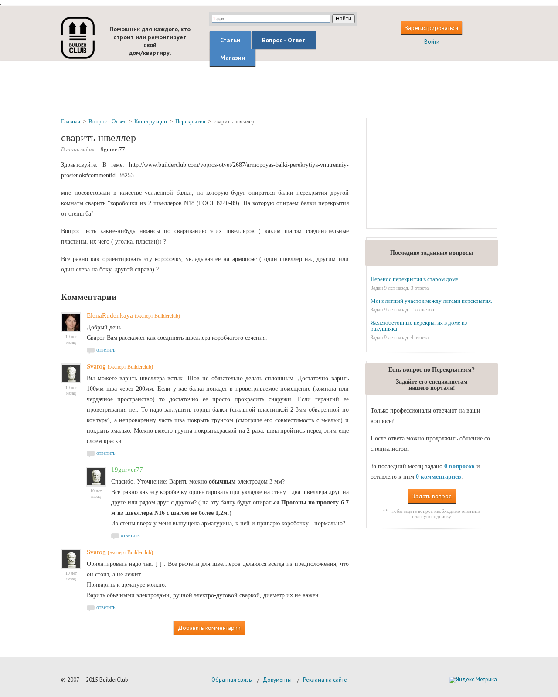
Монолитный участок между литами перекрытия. (431, 301)
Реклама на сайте (325, 679)
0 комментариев (438, 477)
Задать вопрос (431, 496)
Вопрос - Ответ (284, 40)
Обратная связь (231, 679)
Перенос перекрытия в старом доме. (415, 279)
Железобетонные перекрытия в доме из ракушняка (419, 325)
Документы (277, 679)
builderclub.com (78, 38)
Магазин (232, 57)
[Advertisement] (279, 88)
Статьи (230, 40)
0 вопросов (459, 466)
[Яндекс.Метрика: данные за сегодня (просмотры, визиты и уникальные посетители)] (473, 680)
